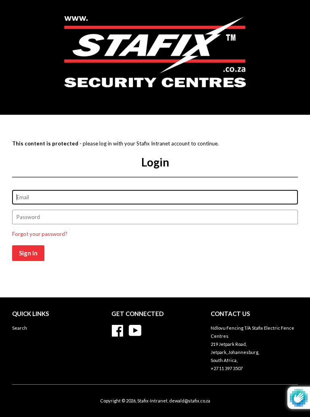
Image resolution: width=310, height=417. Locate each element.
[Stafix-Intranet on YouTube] (135, 329)
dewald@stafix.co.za (189, 400)
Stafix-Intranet (152, 400)
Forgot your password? (39, 234)
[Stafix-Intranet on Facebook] (117, 329)
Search (19, 328)
